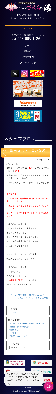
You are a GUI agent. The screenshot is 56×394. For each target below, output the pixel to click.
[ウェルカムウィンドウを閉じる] (41, 371)
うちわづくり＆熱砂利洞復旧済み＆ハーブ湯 (26, 323)
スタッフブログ (28, 63)
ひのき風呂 (13, 329)
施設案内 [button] (27, 51)
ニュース (12, 312)
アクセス (28, 28)
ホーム (28, 45)
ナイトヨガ (13, 333)
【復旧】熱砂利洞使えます (19, 326)
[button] (48, 386)
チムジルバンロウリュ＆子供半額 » (34, 297)
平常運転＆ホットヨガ (18, 336)
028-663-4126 (29, 38)
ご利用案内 (28, 57)
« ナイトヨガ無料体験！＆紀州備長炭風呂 (25, 294)
